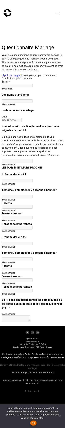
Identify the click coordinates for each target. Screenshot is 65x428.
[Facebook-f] (27, 332)
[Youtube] (32, 332)
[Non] (59, 415)
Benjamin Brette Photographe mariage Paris (22, 365)
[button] (57, 13)
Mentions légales (32, 391)
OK (33, 423)
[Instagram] (38, 332)
